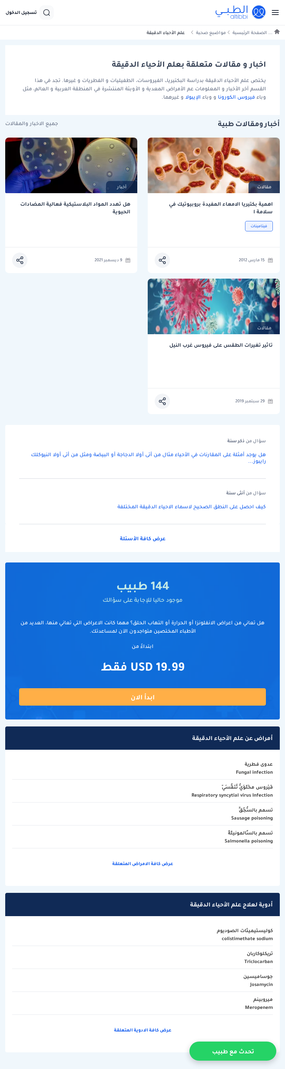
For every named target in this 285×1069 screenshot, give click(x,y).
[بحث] (47, 12)
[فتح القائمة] (273, 12)
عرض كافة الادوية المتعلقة (142, 1030)
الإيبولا (192, 97)
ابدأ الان (143, 697)
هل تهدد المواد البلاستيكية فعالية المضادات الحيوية (75, 208)
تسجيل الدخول (21, 12)
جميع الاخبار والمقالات (31, 123)
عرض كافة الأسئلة (142, 538)
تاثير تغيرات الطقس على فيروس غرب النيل (221, 345)
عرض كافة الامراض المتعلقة (142, 863)
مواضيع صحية (211, 32)
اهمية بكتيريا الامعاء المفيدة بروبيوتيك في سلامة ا (221, 208)
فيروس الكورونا (236, 97)
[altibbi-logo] (241, 12)
